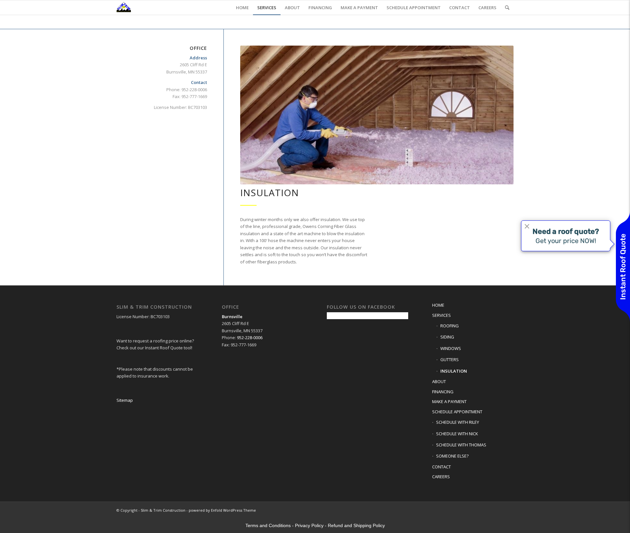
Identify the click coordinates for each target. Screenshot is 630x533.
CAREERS (441, 477)
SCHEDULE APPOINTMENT (457, 412)
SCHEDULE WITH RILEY (457, 422)
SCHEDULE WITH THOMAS (461, 445)
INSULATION (453, 371)
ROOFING (449, 326)
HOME (438, 305)
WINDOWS (450, 348)
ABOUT (439, 381)
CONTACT (441, 467)
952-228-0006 (249, 337)
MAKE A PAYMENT (449, 401)
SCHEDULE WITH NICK (457, 434)
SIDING (447, 337)
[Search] (507, 7)
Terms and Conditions (268, 525)
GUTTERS (449, 359)
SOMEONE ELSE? (452, 456)
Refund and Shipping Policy (356, 525)
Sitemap (124, 400)
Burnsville (232, 316)
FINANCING (442, 392)
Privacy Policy (309, 525)
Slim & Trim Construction (163, 510)
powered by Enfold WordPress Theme (222, 510)
